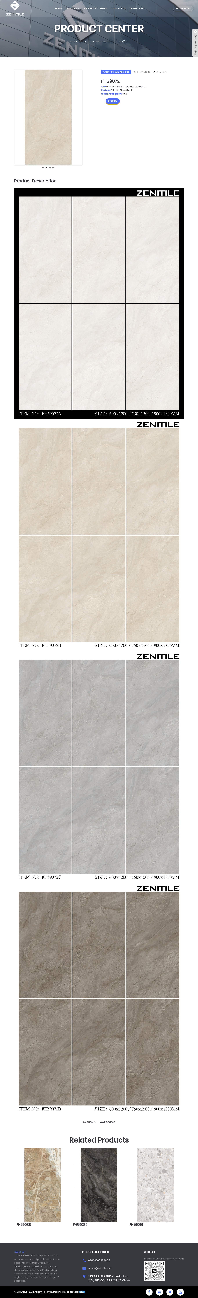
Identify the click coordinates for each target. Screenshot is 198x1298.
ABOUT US (19, 1251)
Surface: (106, 90)
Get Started (183, 8)
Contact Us (118, 8)
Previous (10, 117)
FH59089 (80, 1224)
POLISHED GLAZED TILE (102, 41)
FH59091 (136, 1224)
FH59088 (23, 1224)
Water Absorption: (111, 93)
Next (86, 117)
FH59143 (110, 1122)
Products (90, 8)
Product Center (78, 41)
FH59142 (92, 1122)
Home (58, 8)
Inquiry (112, 100)
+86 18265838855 (99, 1260)
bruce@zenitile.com (100, 1268)
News (103, 8)
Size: (103, 86)
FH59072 (123, 41)
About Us (71, 8)
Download (136, 8)
